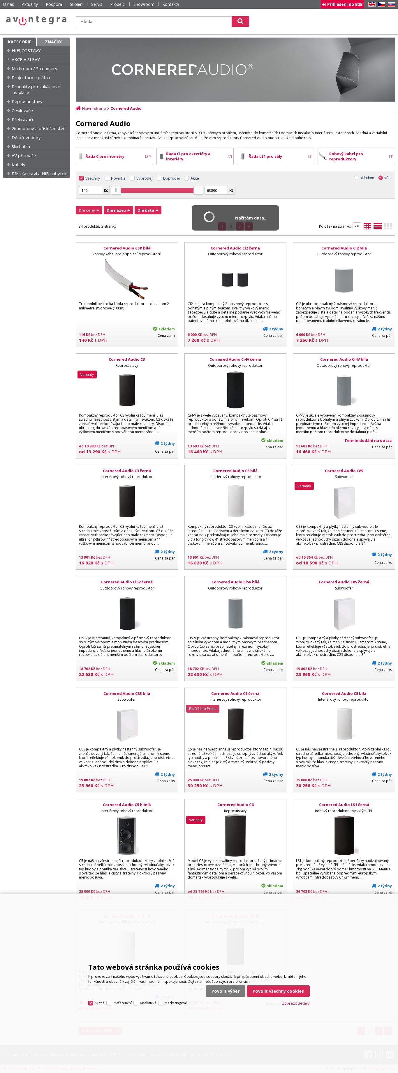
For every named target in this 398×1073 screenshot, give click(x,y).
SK (390, 4)
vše (387, 178)
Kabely (18, 164)
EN (371, 4)
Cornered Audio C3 (127, 359)
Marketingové (176, 1003)
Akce (195, 178)
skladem (367, 178)
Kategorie (19, 42)
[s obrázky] (378, 228)
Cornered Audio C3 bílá (235, 470)
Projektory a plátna (31, 77)
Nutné (100, 1003)
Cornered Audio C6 (235, 804)
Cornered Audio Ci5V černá (127, 582)
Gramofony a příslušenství (38, 128)
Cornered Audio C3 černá (127, 470)
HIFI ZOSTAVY (26, 50)
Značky (53, 42)
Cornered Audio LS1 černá (344, 804)
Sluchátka (21, 146)
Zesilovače (22, 110)
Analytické (148, 1003)
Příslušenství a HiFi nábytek (39, 173)
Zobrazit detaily (296, 1003)
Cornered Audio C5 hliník (127, 804)
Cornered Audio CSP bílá (126, 248)
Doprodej (171, 178)
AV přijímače (24, 155)
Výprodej (144, 178)
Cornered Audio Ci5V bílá (235, 582)
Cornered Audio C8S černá (344, 582)
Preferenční (122, 1003)
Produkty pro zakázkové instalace (36, 89)
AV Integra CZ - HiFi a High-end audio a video (36, 20)
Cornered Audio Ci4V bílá (344, 359)
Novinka (118, 178)
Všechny (92, 178)
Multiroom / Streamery (34, 68)
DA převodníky (26, 137)
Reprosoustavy (27, 101)
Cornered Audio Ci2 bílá (344, 248)
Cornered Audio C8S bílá (126, 693)
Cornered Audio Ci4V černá (235, 359)
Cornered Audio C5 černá (235, 693)
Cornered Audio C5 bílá (344, 693)
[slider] (116, 190)
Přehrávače (23, 119)
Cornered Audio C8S (344, 470)
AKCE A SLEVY (26, 59)
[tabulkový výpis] (367, 228)
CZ (380, 4)
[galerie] (388, 228)
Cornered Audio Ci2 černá (235, 248)
